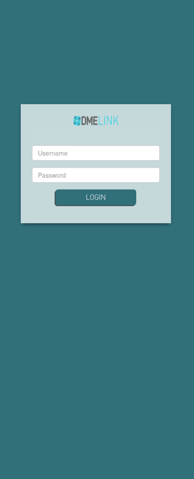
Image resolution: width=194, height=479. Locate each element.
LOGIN (96, 197)
